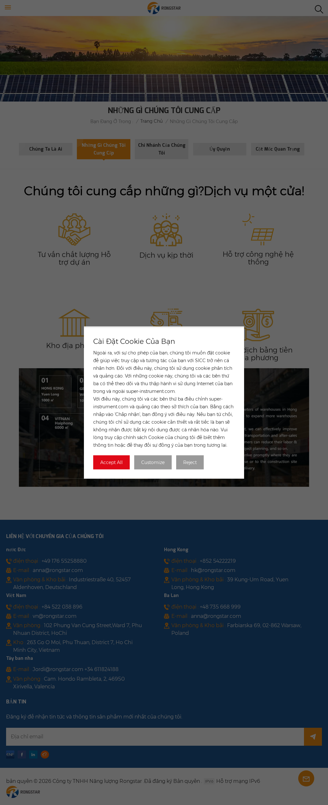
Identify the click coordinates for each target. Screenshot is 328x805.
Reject (190, 462)
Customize (153, 462)
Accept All (111, 462)
